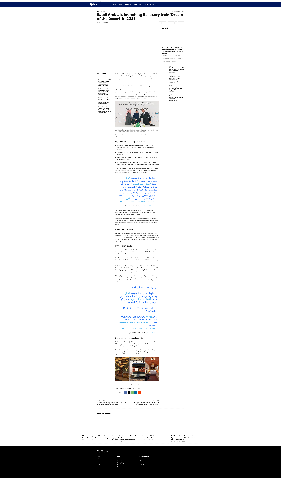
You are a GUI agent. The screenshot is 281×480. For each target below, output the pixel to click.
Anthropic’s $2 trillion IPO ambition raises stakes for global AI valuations (176, 88)
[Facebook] (183, 1)
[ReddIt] (182, 22)
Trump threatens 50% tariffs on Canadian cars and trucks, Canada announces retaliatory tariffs (104, 82)
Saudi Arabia (128, 388)
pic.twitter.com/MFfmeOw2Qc (138, 201)
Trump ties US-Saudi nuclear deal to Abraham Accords (154, 437)
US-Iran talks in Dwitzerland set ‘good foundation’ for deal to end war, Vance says (183, 438)
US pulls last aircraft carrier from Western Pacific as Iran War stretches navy (104, 101)
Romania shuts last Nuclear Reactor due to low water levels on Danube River (104, 110)
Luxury (117, 388)
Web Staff (149, 439)
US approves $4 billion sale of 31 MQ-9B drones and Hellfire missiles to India (146, 403)
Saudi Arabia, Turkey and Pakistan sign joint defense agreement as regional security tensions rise (125, 438)
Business (100, 78)
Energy (99, 106)
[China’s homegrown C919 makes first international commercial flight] (165, 69)
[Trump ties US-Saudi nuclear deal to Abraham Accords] (155, 425)
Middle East (99, 11)
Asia (113, 441)
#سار (127, 178)
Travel (104, 11)
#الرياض (130, 198)
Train (138, 388)
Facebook (142, 459)
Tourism (134, 388)
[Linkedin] (185, 1)
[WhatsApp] (175, 22)
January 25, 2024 (146, 206)
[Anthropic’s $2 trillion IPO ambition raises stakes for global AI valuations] (165, 88)
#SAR (149, 316)
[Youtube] (190, 1)
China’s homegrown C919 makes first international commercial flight (104, 92)
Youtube (142, 464)
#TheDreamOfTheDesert (133, 322)
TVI (99, 22)
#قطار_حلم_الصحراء (141, 183)
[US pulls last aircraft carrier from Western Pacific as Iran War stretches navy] (165, 78)
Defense (100, 97)
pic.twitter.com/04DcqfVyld (139, 328)
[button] (157, 4)
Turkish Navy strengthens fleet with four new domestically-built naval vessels (111, 403)
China (99, 88)
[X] (188, 1)
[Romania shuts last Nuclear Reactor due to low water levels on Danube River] (165, 97)
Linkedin (142, 461)
